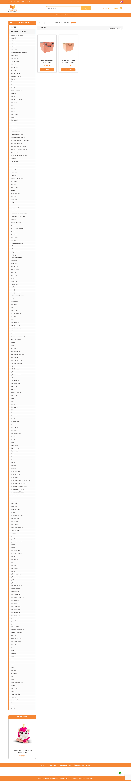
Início (40, 23)
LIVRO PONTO (15, 451)
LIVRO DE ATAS (15, 448)
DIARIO (13, 246)
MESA (13, 498)
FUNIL (12, 345)
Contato (88, 765)
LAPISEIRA (14, 430)
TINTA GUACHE (15, 694)
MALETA (13, 465)
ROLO (12, 656)
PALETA (13, 539)
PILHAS (13, 571)
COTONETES (14, 237)
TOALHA (13, 697)
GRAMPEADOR (15, 383)
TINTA (13, 691)
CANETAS (14, 167)
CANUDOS (14, 170)
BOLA (12, 105)
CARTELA (13, 184)
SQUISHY (13, 670)
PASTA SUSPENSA (16, 553)
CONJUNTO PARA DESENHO (19, 214)
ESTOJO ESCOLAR (16, 293)
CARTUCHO (14, 187)
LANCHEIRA (14, 419)
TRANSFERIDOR (15, 700)
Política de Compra (64, 765)
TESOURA (13, 685)
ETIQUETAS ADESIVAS (17, 296)
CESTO (73, 23)
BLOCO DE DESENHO (17, 99)
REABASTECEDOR (16, 641)
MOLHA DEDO (15, 509)
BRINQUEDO (14, 120)
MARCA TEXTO (15, 474)
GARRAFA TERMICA (16, 363)
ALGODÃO (14, 50)
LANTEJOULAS (15, 422)
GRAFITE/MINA (15, 381)
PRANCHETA (14, 621)
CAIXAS (13, 158)
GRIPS (13, 389)
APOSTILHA (14, 67)
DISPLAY (13, 255)
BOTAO (13, 117)
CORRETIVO (14, 234)
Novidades (22, 717)
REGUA (13, 650)
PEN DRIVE (14, 559)
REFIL (12, 647)
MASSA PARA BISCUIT (17, 492)
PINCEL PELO (15, 577)
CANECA (13, 164)
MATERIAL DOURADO (17, 495)
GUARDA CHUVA (16, 392)
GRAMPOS (14, 386)
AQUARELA (14, 70)
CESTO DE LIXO (15, 193)
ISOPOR (13, 398)
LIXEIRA (13, 457)
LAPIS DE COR (15, 427)
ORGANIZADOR (15, 530)
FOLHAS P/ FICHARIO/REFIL (18, 337)
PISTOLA (13, 580)
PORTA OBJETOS (15, 606)
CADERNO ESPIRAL (16, 143)
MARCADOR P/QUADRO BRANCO (20, 480)
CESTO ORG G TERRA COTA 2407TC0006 (68, 61)
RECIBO (13, 644)
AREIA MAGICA (15, 73)
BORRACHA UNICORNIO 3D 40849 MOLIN (22, 751)
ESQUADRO (14, 284)
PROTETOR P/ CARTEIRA (17, 629)
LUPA (12, 460)
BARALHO (13, 88)
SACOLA (13, 662)
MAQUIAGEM (15, 471)
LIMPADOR (14, 436)
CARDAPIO (14, 176)
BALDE (13, 82)
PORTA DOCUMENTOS (17, 597)
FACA (12, 307)
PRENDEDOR (15, 627)
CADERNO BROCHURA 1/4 (18, 137)
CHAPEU (13, 196)
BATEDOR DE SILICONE (17, 91)
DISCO (13, 249)
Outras (13, 533)
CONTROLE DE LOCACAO (18, 217)
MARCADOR (14, 477)
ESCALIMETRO (15, 269)
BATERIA (13, 94)
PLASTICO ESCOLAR (16, 586)
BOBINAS (14, 102)
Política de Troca (78, 765)
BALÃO (13, 79)
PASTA (13, 547)
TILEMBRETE (14, 688)
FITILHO (13, 331)
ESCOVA (13, 272)
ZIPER (13, 709)
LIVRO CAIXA (14, 445)
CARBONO (14, 173)
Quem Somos (51, 765)
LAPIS (12, 424)
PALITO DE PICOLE (16, 542)
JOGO (12, 401)
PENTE (13, 562)
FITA (12, 319)
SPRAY (13, 668)
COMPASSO (14, 211)
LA (12, 413)
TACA (12, 676)
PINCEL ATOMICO (16, 574)
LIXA (12, 454)
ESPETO (13, 278)
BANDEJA (14, 85)
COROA (13, 231)
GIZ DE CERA (15, 369)
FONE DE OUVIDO (16, 340)
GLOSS (13, 378)
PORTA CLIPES (15, 591)
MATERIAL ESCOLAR (61, 23)
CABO (13, 123)
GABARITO (14, 348)
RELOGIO (13, 653)
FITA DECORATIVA (16, 328)
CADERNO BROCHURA (17, 135)
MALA (13, 463)
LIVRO (12, 442)
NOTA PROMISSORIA (17, 527)
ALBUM (13, 41)
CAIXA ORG (14, 152)
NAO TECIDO (15, 518)
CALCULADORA (15, 161)
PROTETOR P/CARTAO (17, 632)
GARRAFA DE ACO (16, 351)
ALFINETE (13, 47)
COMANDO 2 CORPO (17, 208)
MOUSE (13, 512)
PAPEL (13, 545)
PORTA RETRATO (15, 612)
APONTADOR (15, 64)
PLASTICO (14, 583)
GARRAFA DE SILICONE (17, 357)
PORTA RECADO (15, 609)
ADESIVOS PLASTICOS (17, 35)
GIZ (12, 366)
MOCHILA (14, 504)
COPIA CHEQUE (16, 222)
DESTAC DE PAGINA (17, 243)
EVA (12, 299)
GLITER (13, 372)
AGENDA (13, 38)
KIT (12, 410)
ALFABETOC (14, 44)
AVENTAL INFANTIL (16, 76)
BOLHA (13, 108)
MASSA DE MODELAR (17, 489)
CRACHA (13, 240)
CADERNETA (14, 126)
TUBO (13, 703)
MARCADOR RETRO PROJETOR (19, 486)
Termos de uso (89, 778)
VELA (12, 706)
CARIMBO (14, 181)
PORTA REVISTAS (15, 618)
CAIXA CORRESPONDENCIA (19, 149)
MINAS (13, 501)
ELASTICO (14, 263)
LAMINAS (14, 416)
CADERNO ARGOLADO (17, 132)
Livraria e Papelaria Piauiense (45, 778)
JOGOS (13, 404)
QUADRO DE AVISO (16, 638)
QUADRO (13, 635)
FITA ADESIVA (15, 322)
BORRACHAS (14, 114)
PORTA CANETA (15, 588)
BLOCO (13, 96)
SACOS (13, 665)
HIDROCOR (14, 395)
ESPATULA (14, 275)
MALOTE (13, 468)
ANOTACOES (14, 55)
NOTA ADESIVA (15, 524)
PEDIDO (13, 556)
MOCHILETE (14, 506)
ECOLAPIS (14, 260)
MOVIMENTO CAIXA (17, 515)
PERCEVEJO (14, 565)
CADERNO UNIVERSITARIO (18, 146)
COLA (12, 205)
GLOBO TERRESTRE (16, 375)
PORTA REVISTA (15, 615)
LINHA (13, 439)
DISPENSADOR (15, 252)
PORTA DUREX (15, 600)
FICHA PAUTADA (16, 313)
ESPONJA (14, 281)
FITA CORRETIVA (15, 325)
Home (42, 765)
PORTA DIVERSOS (16, 594)
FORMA (13, 342)
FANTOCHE (14, 310)
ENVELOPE (14, 266)
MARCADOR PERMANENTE (19, 483)
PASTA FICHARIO (15, 550)
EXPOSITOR (14, 301)
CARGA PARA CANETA (17, 178)
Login (107, 8)
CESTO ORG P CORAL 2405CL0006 (47, 61)
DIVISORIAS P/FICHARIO (17, 258)
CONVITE (13, 219)
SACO (13, 659)
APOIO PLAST (15, 61)
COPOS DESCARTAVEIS (17, 228)
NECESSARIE (14, 521)
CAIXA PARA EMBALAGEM (19, 155)
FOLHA (13, 334)
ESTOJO (13, 290)
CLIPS (12, 202)
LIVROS (13, 27)
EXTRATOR (14, 304)
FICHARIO (13, 316)
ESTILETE (13, 287)
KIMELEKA (14, 407)
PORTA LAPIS (14, 603)
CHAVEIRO (14, 199)
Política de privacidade (79, 778)
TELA (12, 679)
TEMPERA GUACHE (17, 682)
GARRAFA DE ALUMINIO (18, 354)
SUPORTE (14, 673)
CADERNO (14, 129)
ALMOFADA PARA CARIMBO (19, 53)
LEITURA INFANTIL (16, 433)
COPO (13, 225)
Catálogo (47, 23)
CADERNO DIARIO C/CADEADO (20, 140)
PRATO (13, 624)
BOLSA (13, 111)
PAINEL (13, 536)
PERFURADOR (15, 568)
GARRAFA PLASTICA (16, 360)
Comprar (47, 70)
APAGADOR (14, 58)
